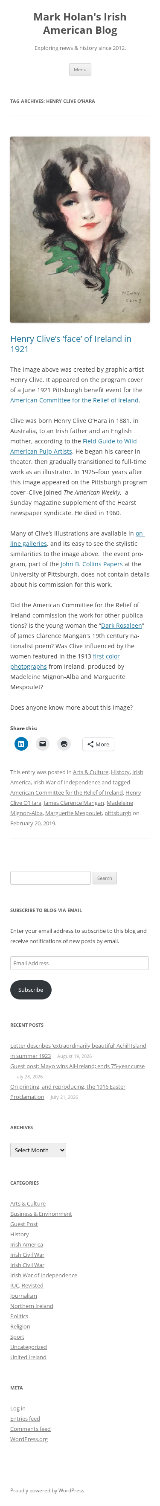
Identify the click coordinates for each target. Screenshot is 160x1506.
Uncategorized (28, 1347)
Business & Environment (41, 1214)
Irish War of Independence (66, 782)
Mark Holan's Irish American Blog (80, 23)
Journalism (23, 1295)
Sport (17, 1336)
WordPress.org (29, 1439)
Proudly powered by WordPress (47, 1490)
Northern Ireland (31, 1306)
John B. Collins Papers (92, 564)
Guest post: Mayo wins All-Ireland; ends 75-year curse (77, 1066)
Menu (80, 69)
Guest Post (24, 1224)
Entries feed (25, 1418)
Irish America (26, 1244)
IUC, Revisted (27, 1285)
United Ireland (28, 1357)
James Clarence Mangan (74, 803)
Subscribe (30, 989)
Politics (19, 1316)
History (120, 772)
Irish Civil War (27, 1254)
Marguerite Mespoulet (73, 813)
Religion (20, 1326)
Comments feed (30, 1429)
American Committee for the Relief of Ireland (74, 400)
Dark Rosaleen (121, 625)
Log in (18, 1408)
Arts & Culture (90, 772)
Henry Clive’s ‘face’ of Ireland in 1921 (70, 344)
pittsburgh (118, 813)
